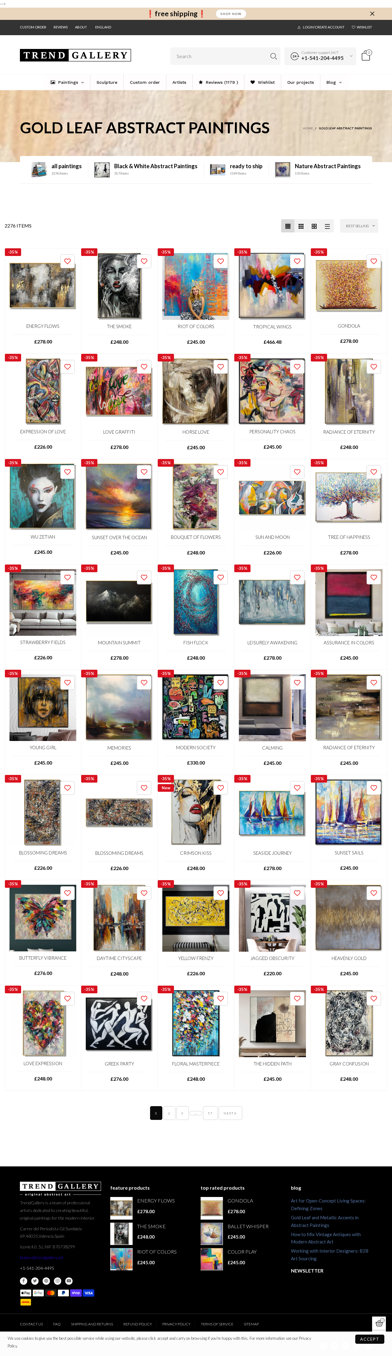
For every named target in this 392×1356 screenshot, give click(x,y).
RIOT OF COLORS (196, 326)
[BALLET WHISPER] (212, 1234)
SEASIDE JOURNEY (272, 853)
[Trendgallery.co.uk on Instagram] (57, 1281)
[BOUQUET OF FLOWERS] (195, 497)
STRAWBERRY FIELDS (43, 642)
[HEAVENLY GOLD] (349, 918)
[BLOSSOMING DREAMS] (42, 813)
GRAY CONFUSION (349, 1063)
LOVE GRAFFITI (119, 432)
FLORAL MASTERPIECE (196, 1063)
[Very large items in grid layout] (314, 225)
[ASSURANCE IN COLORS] (349, 602)
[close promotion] (372, 14)
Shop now (231, 14)
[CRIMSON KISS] (195, 813)
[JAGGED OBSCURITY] (272, 918)
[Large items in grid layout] (300, 225)
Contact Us (31, 1324)
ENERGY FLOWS (42, 326)
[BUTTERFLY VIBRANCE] (42, 918)
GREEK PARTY (119, 1063)
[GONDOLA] (349, 286)
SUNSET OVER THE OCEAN (119, 537)
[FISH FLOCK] (195, 602)
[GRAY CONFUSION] (349, 1023)
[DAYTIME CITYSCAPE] (119, 918)
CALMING (272, 747)
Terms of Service (217, 1324)
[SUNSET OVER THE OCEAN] (119, 497)
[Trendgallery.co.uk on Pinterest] (46, 1281)
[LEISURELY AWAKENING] (272, 602)
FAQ (57, 1324)
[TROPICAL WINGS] (272, 286)
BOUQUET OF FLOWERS (196, 537)
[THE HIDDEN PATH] (272, 1023)
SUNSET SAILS (349, 852)
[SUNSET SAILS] (349, 813)
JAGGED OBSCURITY (272, 958)
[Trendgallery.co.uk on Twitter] (35, 1281)
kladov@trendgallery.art (42, 1257)
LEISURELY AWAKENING (272, 642)
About (81, 27)
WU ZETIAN (43, 536)
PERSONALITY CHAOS (272, 431)
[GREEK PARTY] (119, 1023)
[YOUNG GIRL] (42, 707)
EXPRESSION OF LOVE (43, 431)
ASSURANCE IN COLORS (349, 642)
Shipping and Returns (92, 1324)
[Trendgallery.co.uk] (75, 55)
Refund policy (137, 1324)
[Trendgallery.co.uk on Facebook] (23, 1281)
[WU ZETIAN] (42, 497)
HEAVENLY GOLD (349, 958)
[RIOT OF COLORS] (195, 286)
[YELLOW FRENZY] (195, 918)
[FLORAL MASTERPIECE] (195, 1023)
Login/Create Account (324, 27)
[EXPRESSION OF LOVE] (42, 391)
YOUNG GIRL (43, 747)
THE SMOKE (119, 326)
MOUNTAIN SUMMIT (119, 642)
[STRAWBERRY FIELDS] (42, 602)
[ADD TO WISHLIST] (67, 261)
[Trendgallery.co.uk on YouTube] (69, 1281)
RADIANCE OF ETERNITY (349, 432)
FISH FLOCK (195, 642)
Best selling (357, 226)
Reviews (61, 27)
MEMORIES (119, 747)
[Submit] (274, 56)
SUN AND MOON (272, 537)
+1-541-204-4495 (322, 58)
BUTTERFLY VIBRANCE (42, 958)
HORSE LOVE (196, 432)
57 (210, 1113)
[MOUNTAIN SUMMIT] (119, 602)
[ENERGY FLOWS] (42, 286)
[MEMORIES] (119, 707)
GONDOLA (349, 325)
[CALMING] (272, 707)
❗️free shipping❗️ (176, 13)
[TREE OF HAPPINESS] (349, 497)
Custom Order (33, 27)
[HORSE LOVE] (195, 391)
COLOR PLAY (242, 1251)
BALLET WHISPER (248, 1226)
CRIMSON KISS (196, 853)
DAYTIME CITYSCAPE (119, 958)
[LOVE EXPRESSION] (42, 1023)
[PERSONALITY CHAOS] (272, 391)
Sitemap (251, 1324)
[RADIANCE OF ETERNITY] (349, 391)
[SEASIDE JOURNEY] (272, 813)
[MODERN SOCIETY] (195, 707)
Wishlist (364, 27)
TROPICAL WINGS (272, 326)
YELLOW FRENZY (195, 958)
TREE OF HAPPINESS (349, 537)
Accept (369, 1339)
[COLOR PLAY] (212, 1259)
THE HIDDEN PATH (273, 1063)
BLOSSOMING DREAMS (43, 852)
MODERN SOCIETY (196, 747)
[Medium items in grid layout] (287, 225)
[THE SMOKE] (119, 286)
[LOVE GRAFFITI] (119, 391)
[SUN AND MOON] (272, 497)
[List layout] (327, 225)
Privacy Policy (176, 1324)
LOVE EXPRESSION (43, 1063)
